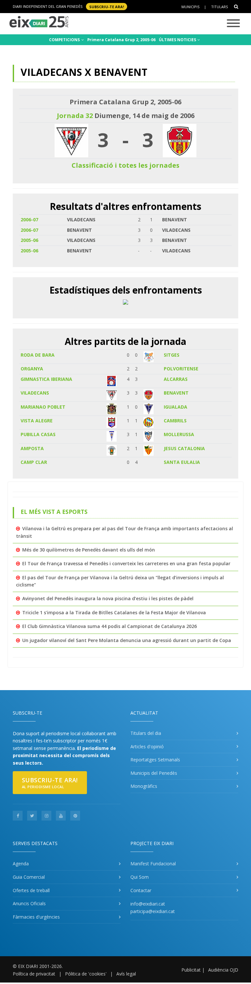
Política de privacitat (34, 974)
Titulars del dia (145, 733)
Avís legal (126, 974)
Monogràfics (143, 786)
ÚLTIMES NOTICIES (178, 39)
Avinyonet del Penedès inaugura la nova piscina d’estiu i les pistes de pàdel (107, 598)
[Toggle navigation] (233, 23)
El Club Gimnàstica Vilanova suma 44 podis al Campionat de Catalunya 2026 (109, 626)
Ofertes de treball (31, 890)
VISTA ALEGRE (37, 420)
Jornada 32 (75, 115)
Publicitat (191, 970)
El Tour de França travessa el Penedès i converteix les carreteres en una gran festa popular (126, 563)
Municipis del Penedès (153, 773)
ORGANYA (32, 368)
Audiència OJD (223, 970)
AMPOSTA (32, 448)
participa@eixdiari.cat (152, 911)
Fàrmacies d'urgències (36, 917)
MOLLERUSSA (179, 434)
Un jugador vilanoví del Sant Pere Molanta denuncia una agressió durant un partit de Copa (126, 640)
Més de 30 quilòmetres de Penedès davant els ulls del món (88, 550)
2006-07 (29, 219)
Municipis (190, 6)
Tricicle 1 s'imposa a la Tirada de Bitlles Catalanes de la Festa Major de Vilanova (114, 612)
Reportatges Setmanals (155, 759)
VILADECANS (35, 393)
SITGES (171, 355)
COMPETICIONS (65, 39)
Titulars (219, 6)
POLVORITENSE (181, 368)
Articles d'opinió (147, 746)
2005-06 (29, 240)
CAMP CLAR (34, 462)
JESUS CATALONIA (184, 448)
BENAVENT (176, 393)
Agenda (21, 863)
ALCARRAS (176, 379)
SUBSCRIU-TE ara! (106, 6)
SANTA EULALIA (182, 462)
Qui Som (139, 877)
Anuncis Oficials (29, 903)
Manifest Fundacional (153, 863)
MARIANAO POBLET (43, 407)
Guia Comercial (29, 877)
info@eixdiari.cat (147, 904)
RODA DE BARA (38, 355)
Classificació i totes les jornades (125, 165)
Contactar (140, 890)
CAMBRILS (175, 420)
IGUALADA (175, 407)
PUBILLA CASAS (38, 434)
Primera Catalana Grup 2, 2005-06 (121, 39)
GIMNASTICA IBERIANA (46, 379)
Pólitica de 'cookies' (86, 974)
